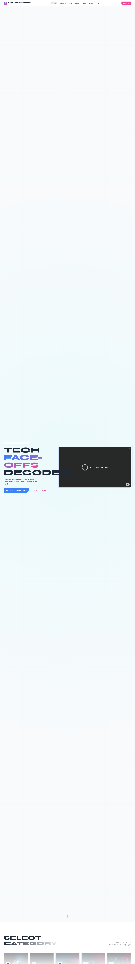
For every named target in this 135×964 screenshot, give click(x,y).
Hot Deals (126, 3)
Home (54, 3)
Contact (98, 3)
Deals (84, 3)
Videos (71, 3)
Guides (91, 3)
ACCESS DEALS (40, 490)
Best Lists (78, 3)
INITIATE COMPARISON (15, 490)
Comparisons (62, 3)
